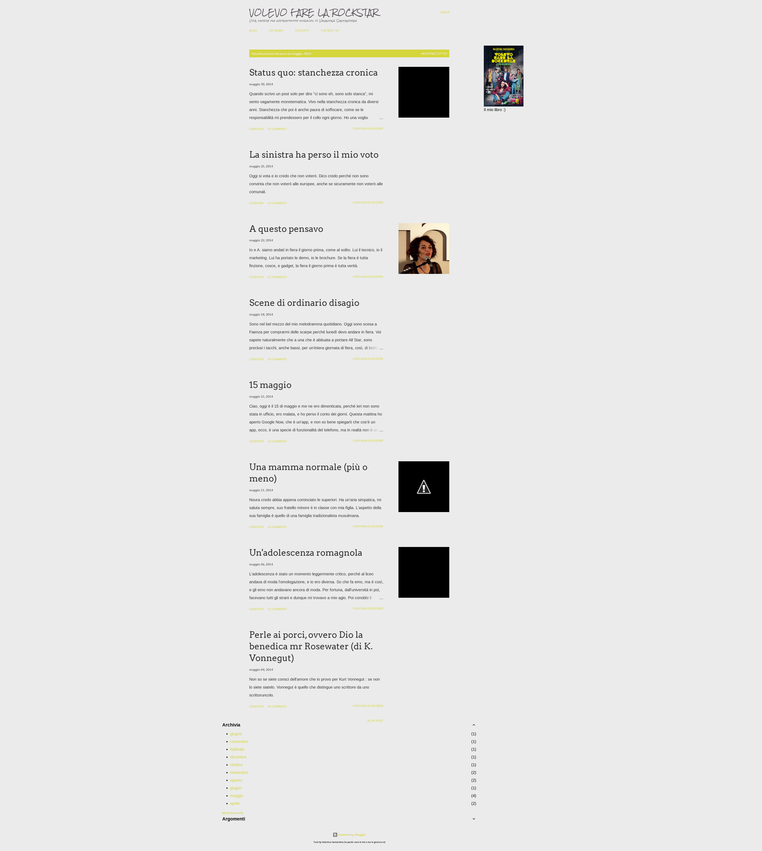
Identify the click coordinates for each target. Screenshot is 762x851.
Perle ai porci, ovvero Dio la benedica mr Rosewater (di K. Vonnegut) (311, 646)
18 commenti (277, 706)
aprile (235, 803)
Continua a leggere (368, 128)
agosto (236, 780)
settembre (239, 772)
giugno (236, 734)
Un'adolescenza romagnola (305, 552)
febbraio (237, 749)
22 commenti (277, 128)
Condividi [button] (256, 128)
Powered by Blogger (352, 835)
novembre (239, 741)
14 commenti (277, 441)
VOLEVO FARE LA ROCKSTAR (313, 12)
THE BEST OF (330, 30)
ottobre (236, 765)
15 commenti (277, 359)
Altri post (375, 720)
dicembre (238, 757)
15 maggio (270, 385)
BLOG (253, 30)
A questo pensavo (286, 229)
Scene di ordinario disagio (304, 302)
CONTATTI (302, 30)
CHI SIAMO (276, 30)
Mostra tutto (434, 53)
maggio (236, 795)
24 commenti (277, 203)
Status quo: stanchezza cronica (313, 72)
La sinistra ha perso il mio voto (314, 154)
